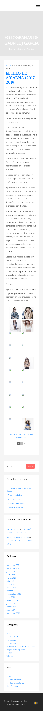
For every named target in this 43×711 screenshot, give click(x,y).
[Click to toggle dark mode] (36, 703)
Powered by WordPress (17, 704)
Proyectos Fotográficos (16, 649)
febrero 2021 (12, 590)
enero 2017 (11, 610)
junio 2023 (11, 571)
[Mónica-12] (15, 313)
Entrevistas (11, 640)
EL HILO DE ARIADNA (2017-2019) (21, 78)
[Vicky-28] (28, 412)
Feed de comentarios (15, 683)
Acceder (10, 676)
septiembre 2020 (14, 594)
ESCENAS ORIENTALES (15, 503)
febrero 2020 (12, 600)
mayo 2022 (11, 587)
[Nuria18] (15, 338)
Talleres (10, 656)
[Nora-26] (28, 400)
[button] (38, 5)
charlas (9, 633)
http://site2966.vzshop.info (18, 537)
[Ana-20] (28, 350)
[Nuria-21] (28, 363)
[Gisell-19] (15, 350)
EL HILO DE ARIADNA (15, 507)
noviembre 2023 (13, 568)
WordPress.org (13, 686)
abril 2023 (11, 574)
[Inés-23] (28, 387)
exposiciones (12, 643)
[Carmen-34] (15, 424)
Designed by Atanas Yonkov (16, 701)
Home (8, 65)
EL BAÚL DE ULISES (14, 637)
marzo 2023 (11, 578)
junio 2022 (11, 584)
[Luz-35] (28, 424)
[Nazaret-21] (15, 363)
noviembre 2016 (13, 613)
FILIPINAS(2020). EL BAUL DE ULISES (21, 646)
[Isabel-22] (15, 375)
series (9, 653)
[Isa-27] (15, 412)
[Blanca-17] (15, 326)
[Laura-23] (15, 387)
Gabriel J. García (13, 529)
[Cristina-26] (15, 400)
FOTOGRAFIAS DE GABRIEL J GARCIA (21, 40)
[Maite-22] (28, 375)
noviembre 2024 (13, 565)
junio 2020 (11, 597)
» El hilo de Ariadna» (14, 495)
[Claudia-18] (28, 326)
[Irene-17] (28, 313)
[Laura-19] (28, 338)
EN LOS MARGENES (14, 499)
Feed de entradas (14, 679)
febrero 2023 (12, 581)
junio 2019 (11, 603)
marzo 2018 (11, 607)
